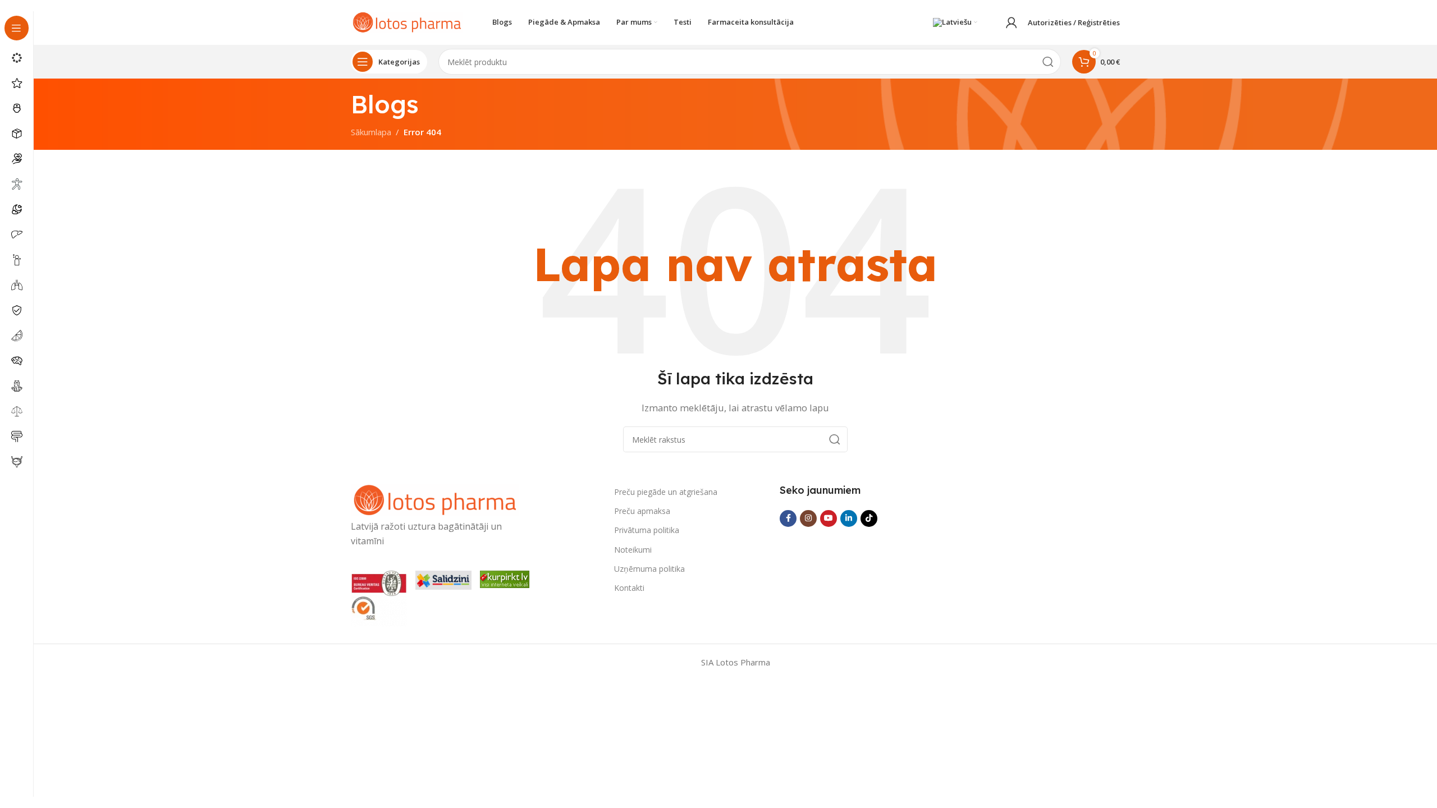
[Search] (1048, 62)
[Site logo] (407, 21)
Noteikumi (633, 549)
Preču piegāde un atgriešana (665, 491)
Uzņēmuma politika (649, 568)
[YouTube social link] (828, 518)
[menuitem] (955, 22)
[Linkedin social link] (848, 518)
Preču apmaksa (642, 511)
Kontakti (629, 587)
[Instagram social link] (808, 518)
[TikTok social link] (869, 518)
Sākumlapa (371, 131)
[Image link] (435, 499)
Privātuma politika (646, 530)
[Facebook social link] (788, 518)
